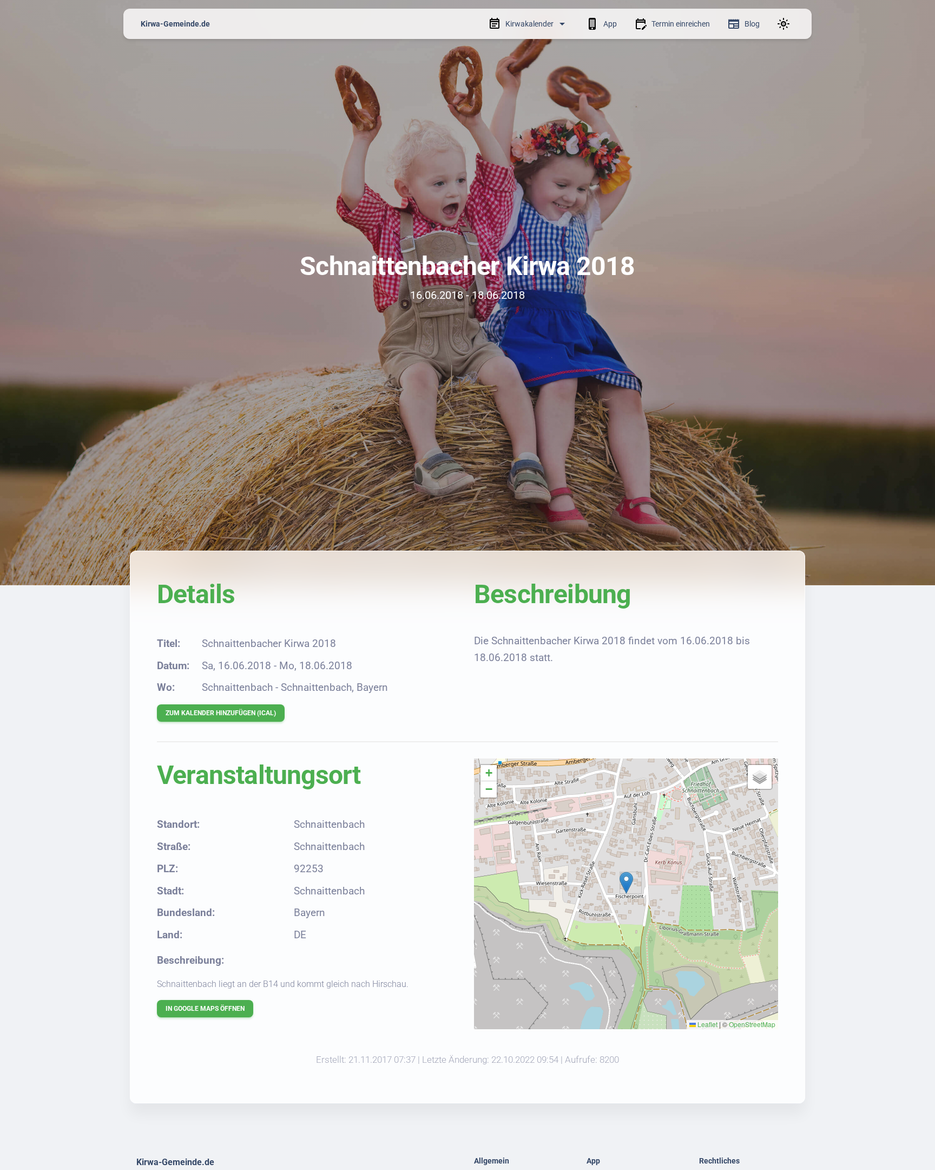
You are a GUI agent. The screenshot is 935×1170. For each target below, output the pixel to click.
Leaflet (706, 1024)
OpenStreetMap (752, 1024)
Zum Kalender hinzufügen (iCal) (221, 713)
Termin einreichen (680, 23)
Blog (752, 23)
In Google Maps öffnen (205, 1008)
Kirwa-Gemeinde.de (175, 23)
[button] (626, 883)
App (610, 23)
